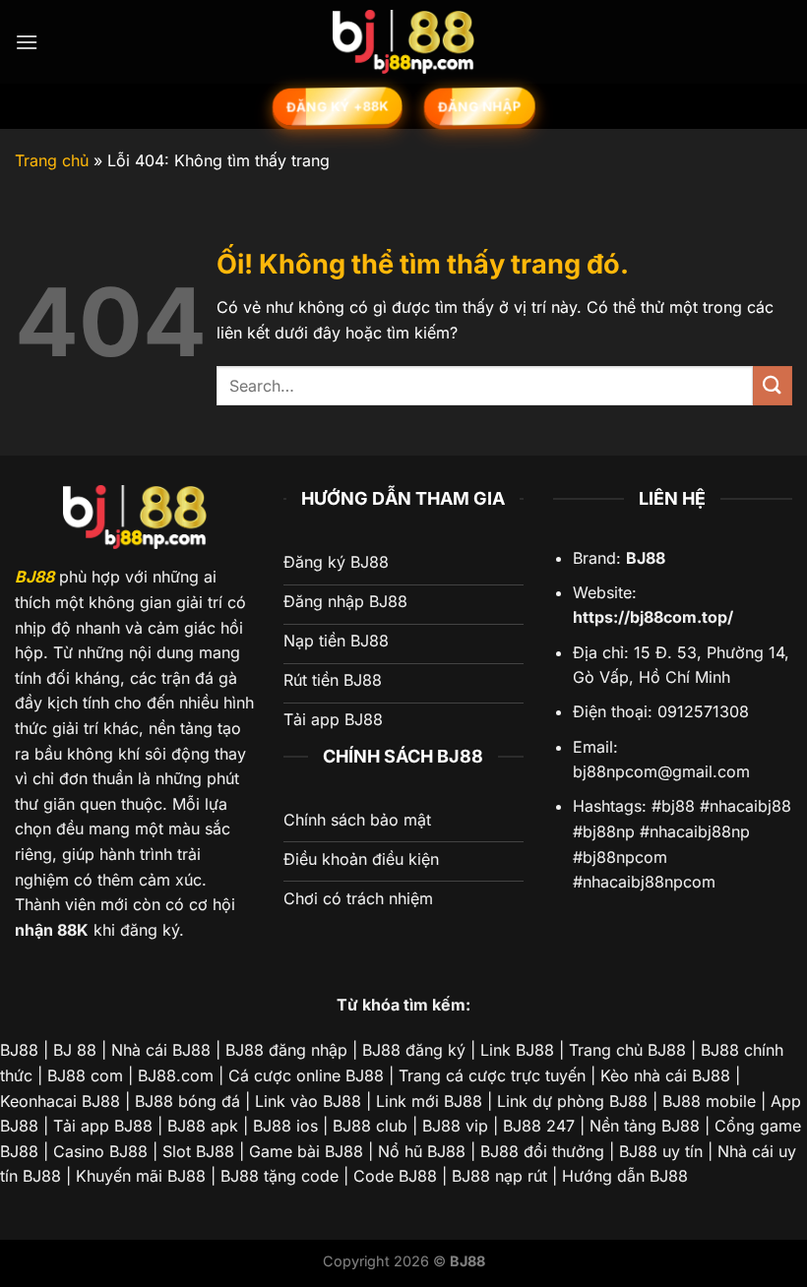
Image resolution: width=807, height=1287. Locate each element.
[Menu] (26, 42)
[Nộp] (772, 385)
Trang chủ (52, 160)
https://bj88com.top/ (653, 617)
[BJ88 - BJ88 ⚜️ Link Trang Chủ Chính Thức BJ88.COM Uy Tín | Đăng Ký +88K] (403, 42)
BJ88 (34, 576)
